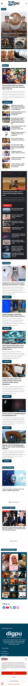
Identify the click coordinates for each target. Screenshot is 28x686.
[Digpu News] (14, 3)
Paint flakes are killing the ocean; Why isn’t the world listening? (18, 255)
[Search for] (26, 4)
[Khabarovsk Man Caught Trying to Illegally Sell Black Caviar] (6, 242)
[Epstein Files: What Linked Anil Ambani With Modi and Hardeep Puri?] (6, 113)
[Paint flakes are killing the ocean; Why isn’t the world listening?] (6, 255)
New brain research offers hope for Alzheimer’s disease (18, 216)
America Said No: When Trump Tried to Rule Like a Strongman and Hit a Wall (18, 127)
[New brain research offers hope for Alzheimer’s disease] (6, 217)
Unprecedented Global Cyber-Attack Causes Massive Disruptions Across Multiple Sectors (13, 347)
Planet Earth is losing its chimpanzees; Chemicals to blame (18, 223)
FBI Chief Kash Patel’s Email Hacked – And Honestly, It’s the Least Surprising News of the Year (13, 87)
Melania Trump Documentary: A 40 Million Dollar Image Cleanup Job (18, 134)
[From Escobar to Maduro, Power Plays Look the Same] (6, 140)
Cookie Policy (10, 684)
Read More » (7, 205)
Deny (14, 677)
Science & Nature (7, 173)
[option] (14, 37)
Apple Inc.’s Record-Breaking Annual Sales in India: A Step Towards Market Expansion (13, 446)
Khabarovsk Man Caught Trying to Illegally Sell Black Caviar (18, 242)
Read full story (7, 102)
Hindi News (4, 655)
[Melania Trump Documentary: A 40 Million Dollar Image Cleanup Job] (6, 134)
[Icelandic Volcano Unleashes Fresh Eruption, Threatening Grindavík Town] (6, 236)
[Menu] (2, 4)
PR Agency (4, 651)
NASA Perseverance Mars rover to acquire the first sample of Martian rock (13, 193)
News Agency (5, 653)
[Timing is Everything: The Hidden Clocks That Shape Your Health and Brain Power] (14, 478)
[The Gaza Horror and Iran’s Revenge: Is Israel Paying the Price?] (20, 55)
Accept (14, 673)
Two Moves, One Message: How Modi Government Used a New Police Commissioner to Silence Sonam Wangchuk (13, 35)
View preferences (14, 681)
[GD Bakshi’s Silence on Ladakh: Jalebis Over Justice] (6, 153)
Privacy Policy (16, 684)
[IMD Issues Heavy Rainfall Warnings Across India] (6, 210)
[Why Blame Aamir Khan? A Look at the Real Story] (7, 43)
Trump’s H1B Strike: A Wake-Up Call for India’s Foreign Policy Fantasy (18, 165)
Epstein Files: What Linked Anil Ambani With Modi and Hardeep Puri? (18, 113)
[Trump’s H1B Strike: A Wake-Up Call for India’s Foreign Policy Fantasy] (6, 166)
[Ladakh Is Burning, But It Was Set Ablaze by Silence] (6, 159)
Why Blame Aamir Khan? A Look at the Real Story (7, 47)
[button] (26, 659)
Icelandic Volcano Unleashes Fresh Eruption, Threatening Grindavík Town (18, 235)
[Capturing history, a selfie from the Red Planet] (6, 229)
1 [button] (9, 502)
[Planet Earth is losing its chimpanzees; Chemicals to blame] (6, 223)
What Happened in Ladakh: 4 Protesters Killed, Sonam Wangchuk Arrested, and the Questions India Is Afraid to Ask (18, 121)
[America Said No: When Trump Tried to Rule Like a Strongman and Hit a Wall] (6, 128)
